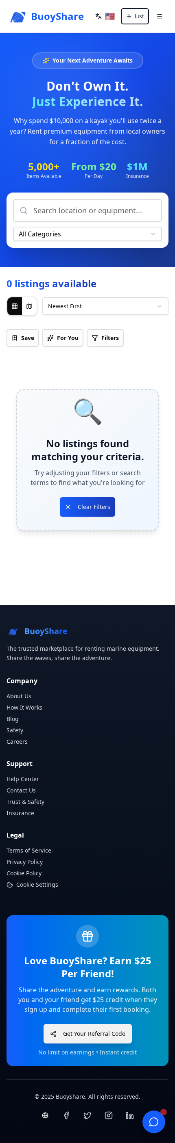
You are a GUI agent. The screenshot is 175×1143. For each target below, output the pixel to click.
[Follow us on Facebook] (66, 1115)
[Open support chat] (153, 1122)
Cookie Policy (24, 873)
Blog (13, 719)
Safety (15, 730)
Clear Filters (94, 507)
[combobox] (87, 234)
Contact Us (21, 790)
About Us (19, 696)
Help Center (23, 779)
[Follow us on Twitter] (87, 1115)
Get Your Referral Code (94, 1033)
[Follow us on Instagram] (108, 1115)
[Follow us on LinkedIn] (129, 1115)
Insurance (20, 813)
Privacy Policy (25, 862)
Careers (17, 741)
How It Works (24, 707)
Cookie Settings (37, 884)
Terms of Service (29, 850)
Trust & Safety (25, 801)
